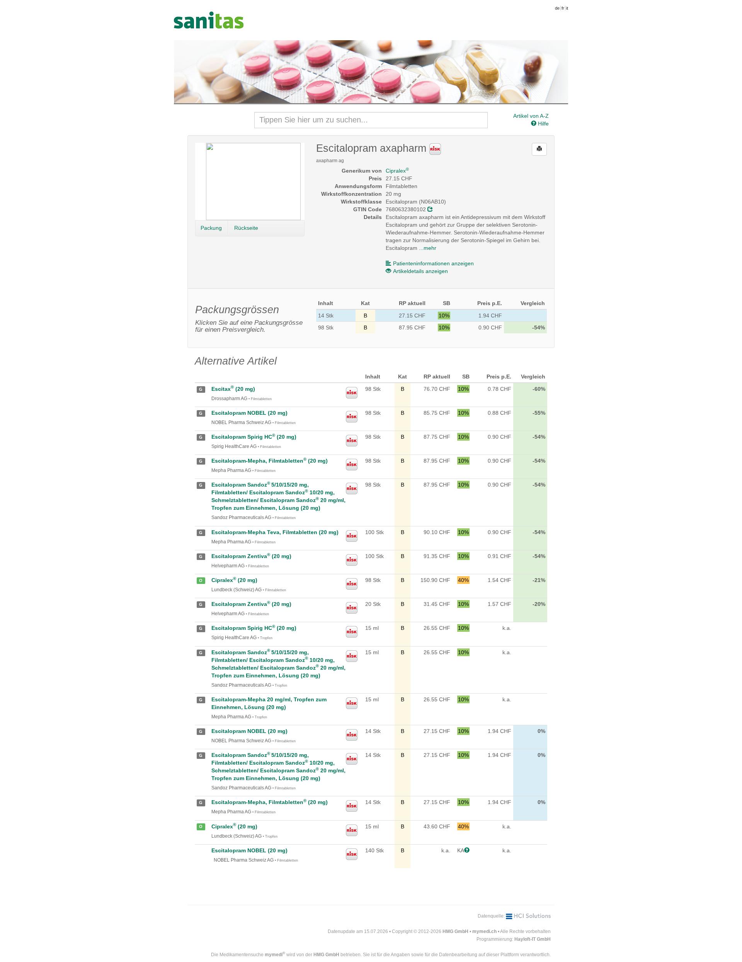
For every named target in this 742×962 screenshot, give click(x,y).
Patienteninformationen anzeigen (433, 263)
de (557, 8)
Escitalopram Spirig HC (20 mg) (253, 437)
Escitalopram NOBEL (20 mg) (249, 413)
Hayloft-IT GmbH (532, 939)
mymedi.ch (484, 931)
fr (563, 8)
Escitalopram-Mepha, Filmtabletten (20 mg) (269, 461)
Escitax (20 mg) (233, 389)
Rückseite (246, 228)
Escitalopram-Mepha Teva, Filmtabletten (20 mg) (275, 532)
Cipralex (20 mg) (234, 580)
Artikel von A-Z (531, 116)
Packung (211, 228)
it (567, 8)
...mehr (427, 248)
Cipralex (397, 171)
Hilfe (542, 123)
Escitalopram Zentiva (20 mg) (251, 556)
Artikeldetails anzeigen (420, 271)
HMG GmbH (455, 931)
